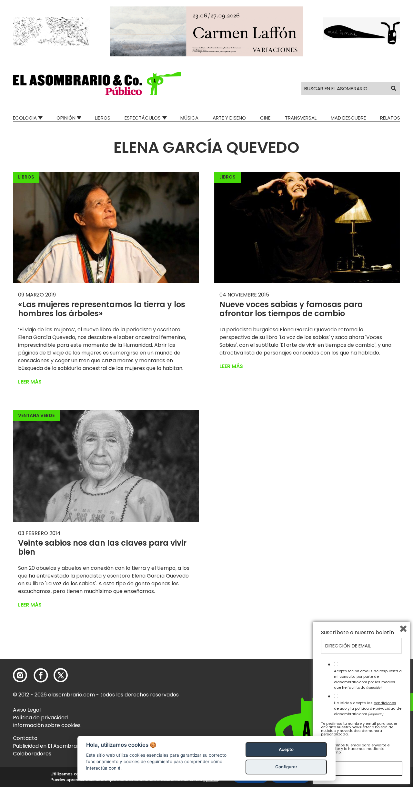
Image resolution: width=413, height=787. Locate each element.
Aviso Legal (27, 710)
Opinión (66, 117)
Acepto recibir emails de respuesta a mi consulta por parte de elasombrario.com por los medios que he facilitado (368, 679)
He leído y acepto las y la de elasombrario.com (367, 708)
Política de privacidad (40, 717)
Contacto (25, 738)
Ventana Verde (36, 415)
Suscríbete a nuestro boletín (357, 632)
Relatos (390, 117)
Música (189, 117)
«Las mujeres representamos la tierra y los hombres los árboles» (101, 309)
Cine (265, 117)
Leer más (30, 381)
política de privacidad (375, 708)
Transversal (301, 117)
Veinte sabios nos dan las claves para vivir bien (102, 548)
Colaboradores (32, 753)
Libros (102, 117)
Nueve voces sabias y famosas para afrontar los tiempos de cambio (291, 309)
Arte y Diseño (229, 117)
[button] (97, 83)
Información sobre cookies (47, 725)
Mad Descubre (348, 117)
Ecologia (25, 117)
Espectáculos (143, 117)
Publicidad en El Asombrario (48, 746)
